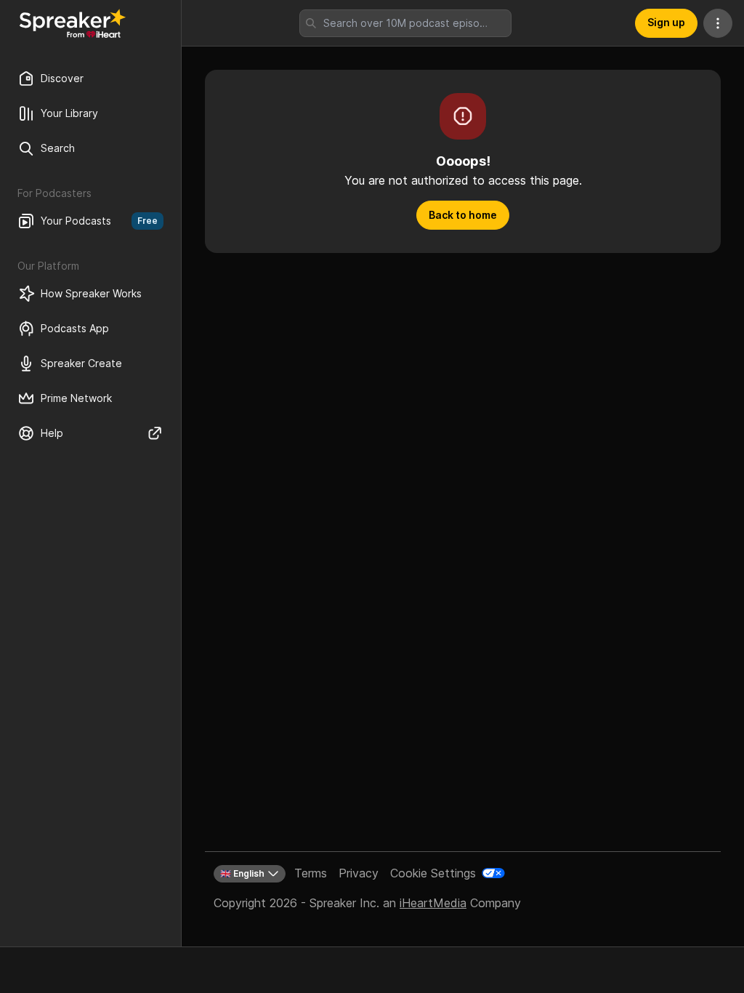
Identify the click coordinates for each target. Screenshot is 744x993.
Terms (310, 873)
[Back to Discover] (73, 23)
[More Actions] (717, 23)
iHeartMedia (433, 903)
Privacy (359, 873)
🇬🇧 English (242, 873)
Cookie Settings (433, 873)
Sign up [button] (666, 22)
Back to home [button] (463, 215)
